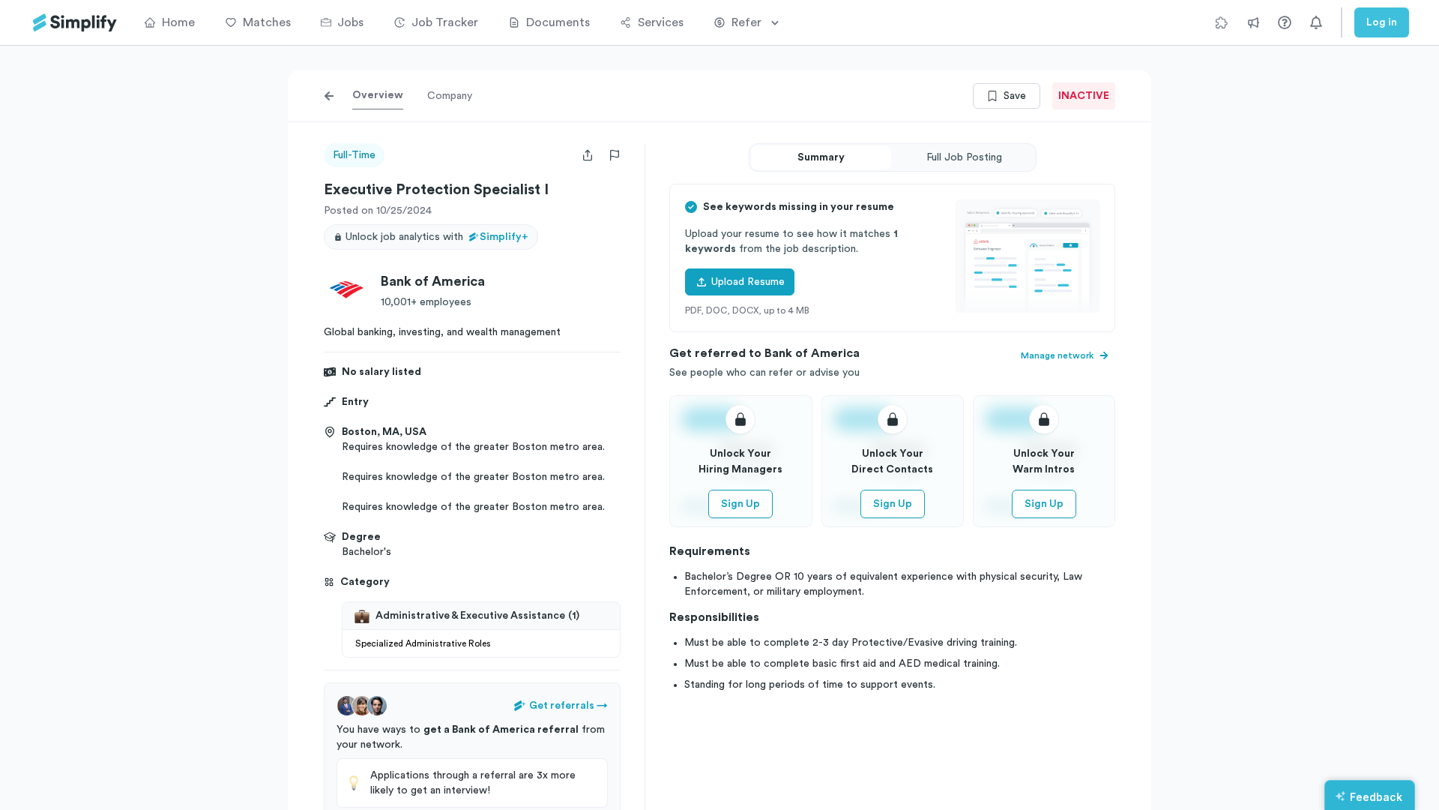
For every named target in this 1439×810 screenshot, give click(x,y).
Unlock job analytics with (437, 237)
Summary (821, 157)
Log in (1381, 22)
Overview (377, 95)
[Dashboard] (75, 23)
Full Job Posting (964, 157)
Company (449, 96)
